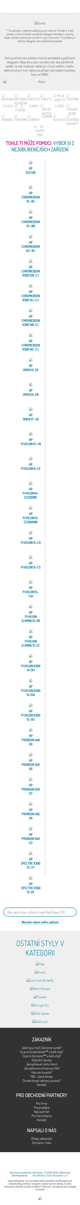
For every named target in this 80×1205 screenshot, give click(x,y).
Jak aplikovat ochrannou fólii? (42, 1068)
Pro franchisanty (42, 1116)
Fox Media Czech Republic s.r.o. (51, 1175)
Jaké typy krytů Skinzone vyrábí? (42, 1048)
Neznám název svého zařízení (40, 922)
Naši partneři (41, 1112)
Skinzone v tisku (41, 1143)
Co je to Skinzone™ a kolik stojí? (41, 1056)
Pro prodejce (41, 1107)
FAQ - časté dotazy (41, 1076)
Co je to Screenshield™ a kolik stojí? (41, 1052)
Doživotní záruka (42, 1060)
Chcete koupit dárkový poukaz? (42, 1081)
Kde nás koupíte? (41, 1072)
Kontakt (42, 1085)
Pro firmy (41, 1103)
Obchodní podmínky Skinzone (26, 1172)
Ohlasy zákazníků (41, 1139)
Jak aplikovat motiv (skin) (41, 1064)
